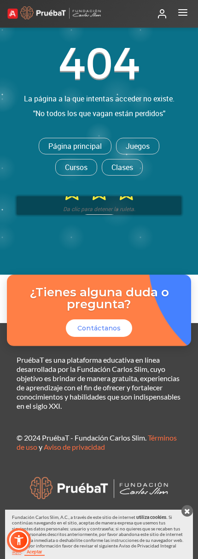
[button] (19, 540)
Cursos (76, 167)
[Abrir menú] (183, 13)
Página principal (75, 146)
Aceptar (34, 551)
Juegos (138, 146)
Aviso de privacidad (74, 446)
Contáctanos (99, 328)
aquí (16, 551)
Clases (122, 167)
